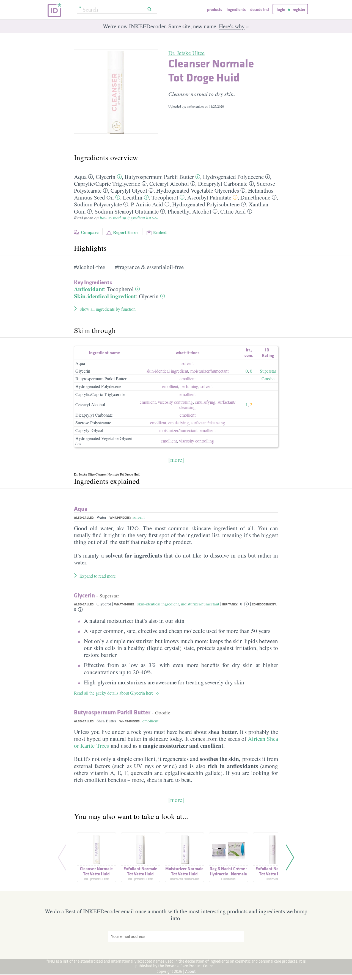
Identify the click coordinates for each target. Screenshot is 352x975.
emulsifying (205, 402)
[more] (176, 459)
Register (299, 9)
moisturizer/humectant (200, 604)
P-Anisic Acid (147, 204)
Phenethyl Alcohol (189, 211)
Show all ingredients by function (107, 309)
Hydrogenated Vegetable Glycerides (197, 190)
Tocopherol (165, 197)
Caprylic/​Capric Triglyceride (107, 183)
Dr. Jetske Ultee (186, 53)
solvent (188, 363)
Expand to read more (97, 576)
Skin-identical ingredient (105, 296)
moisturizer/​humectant (209, 371)
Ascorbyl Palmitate (209, 197)
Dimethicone (255, 197)
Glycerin (106, 177)
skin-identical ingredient (167, 371)
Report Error (125, 232)
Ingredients (236, 9)
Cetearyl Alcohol (169, 183)
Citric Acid (233, 211)
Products (214, 9)
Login (281, 9)
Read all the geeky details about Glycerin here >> (117, 693)
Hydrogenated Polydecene (233, 177)
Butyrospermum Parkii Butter (159, 177)
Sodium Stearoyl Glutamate (127, 211)
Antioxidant (89, 289)
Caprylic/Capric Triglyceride (100, 394)
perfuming (189, 386)
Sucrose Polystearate (93, 422)
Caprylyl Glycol (129, 190)
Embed (160, 232)
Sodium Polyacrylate (98, 204)
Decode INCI (259, 9)
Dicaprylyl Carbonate (223, 183)
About (190, 971)
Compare (89, 232)
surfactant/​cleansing (208, 422)
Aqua (80, 177)
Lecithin (132, 197)
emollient (188, 378)
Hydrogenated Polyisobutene (206, 204)
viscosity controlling (175, 402)
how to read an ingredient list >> (129, 217)
